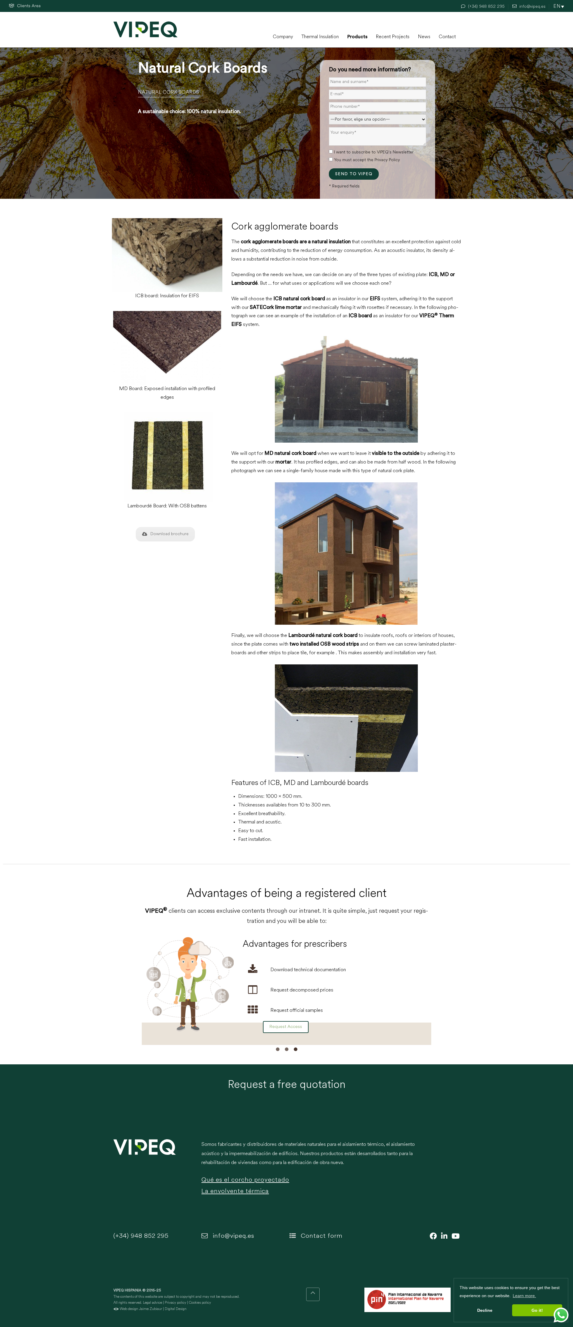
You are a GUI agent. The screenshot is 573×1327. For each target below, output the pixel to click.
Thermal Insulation (320, 37)
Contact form (321, 1236)
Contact (447, 37)
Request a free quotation (287, 1085)
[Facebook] (432, 1236)
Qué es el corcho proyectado (245, 1180)
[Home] (145, 29)
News (424, 37)
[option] (286, 988)
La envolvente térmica (235, 1191)
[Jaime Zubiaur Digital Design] (116, 1309)
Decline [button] (484, 1310)
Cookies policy (200, 1303)
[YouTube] (454, 1236)
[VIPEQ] (154, 1171)
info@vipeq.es (232, 1236)
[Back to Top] (313, 1294)
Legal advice (152, 1303)
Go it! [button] (537, 1310)
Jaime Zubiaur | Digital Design (163, 1309)
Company (283, 37)
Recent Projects (392, 37)
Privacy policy (175, 1303)
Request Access (285, 1027)
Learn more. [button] (524, 1295)
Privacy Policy (387, 160)
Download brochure (169, 534)
